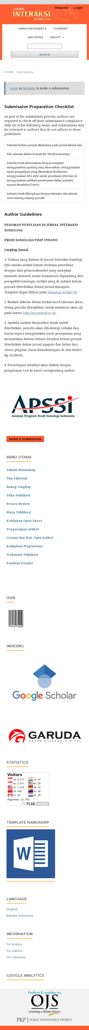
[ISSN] (15, 628)
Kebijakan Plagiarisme (24, 546)
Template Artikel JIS (62, 292)
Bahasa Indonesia (19, 915)
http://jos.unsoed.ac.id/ (40, 313)
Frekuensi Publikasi (22, 555)
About (56, 37)
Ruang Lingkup (18, 487)
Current (60, 28)
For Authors (14, 951)
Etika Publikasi (18, 495)
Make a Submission (25, 439)
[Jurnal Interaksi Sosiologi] (44, 745)
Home (8, 72)
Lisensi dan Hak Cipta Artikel (29, 538)
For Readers (14, 944)
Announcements (32, 28)
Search (44, 54)
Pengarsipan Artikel (22, 529)
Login (78, 7)
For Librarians (16, 957)
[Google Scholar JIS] (44, 712)
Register (62, 7)
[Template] (30, 877)
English (12, 909)
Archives (35, 37)
